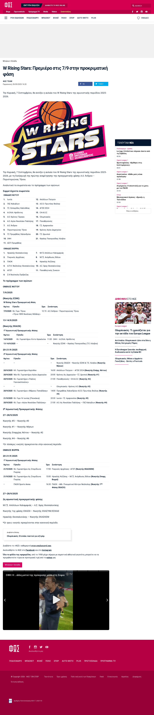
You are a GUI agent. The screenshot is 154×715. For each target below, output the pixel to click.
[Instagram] (143, 12)
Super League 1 (122, 160)
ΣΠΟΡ (71, 18)
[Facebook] (133, 12)
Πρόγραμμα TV (33, 12)
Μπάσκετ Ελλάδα (10, 61)
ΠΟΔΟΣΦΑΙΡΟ (33, 18)
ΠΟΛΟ (64, 18)
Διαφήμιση (137, 677)
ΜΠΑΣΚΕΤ (46, 18)
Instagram (46, 550)
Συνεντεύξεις (66, 12)
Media (45, 12)
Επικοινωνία (113, 677)
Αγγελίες (125, 677)
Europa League (121, 326)
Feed (102, 677)
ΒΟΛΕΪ (55, 18)
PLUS (93, 18)
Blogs (8, 12)
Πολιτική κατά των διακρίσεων (83, 677)
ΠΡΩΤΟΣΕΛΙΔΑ (90, 661)
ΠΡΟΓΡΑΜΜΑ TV (108, 661)
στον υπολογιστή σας (41, 546)
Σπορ (119, 195)
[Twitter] (138, 12)
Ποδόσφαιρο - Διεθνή (124, 149)
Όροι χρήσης (62, 677)
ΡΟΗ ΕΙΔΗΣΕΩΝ (17, 18)
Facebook (30, 550)
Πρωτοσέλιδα (19, 12)
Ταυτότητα (48, 677)
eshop (49, 557)
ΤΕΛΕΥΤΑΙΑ (125, 142)
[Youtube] (147, 12)
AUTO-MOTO (82, 18)
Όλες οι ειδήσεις (132, 211)
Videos (54, 12)
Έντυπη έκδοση (17, 682)
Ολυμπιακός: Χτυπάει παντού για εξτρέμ (25, 536)
